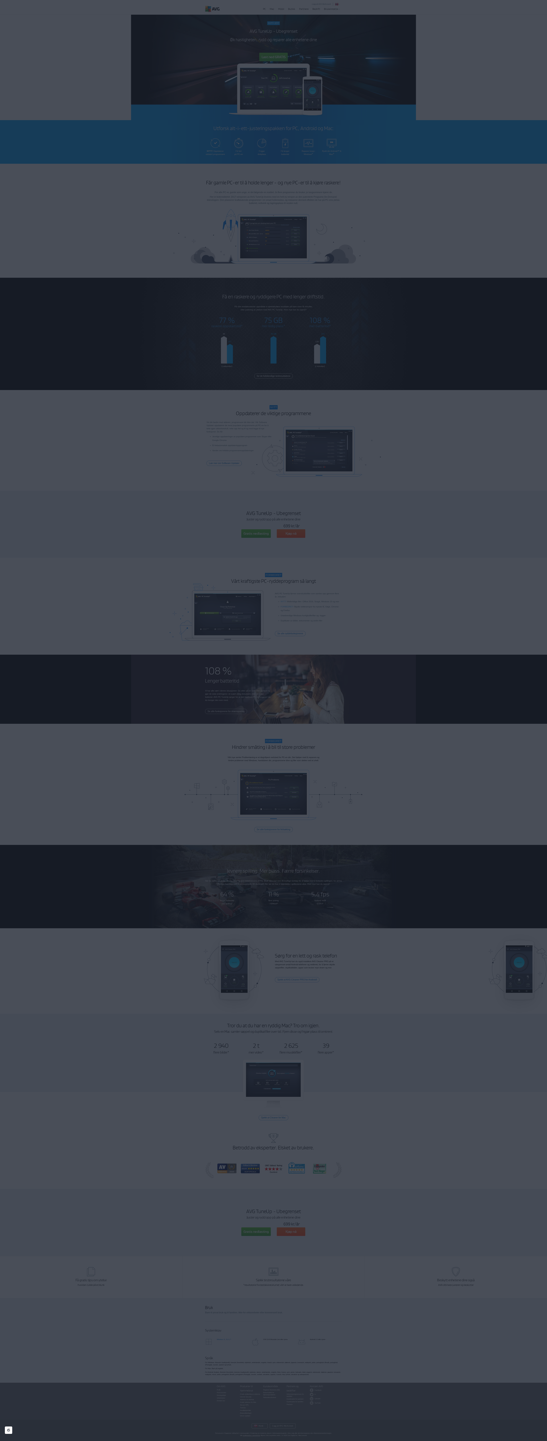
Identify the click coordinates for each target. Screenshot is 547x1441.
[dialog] (273, 720)
